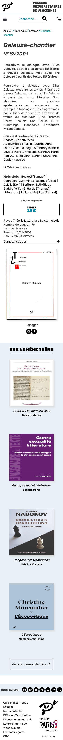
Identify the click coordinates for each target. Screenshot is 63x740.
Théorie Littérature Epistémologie (36, 220)
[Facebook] (30, 689)
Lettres (33, 30)
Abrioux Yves (25, 140)
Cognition (10, 181)
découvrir (30, 415)
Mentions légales (13, 732)
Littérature (10, 192)
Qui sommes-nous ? (15, 702)
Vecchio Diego (22, 148)
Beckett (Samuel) (33, 177)
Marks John (22, 156)
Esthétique (43, 184)
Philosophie (28, 192)
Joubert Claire (13, 152)
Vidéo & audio (11, 727)
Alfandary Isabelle (46, 148)
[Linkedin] (42, 689)
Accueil (7, 30)
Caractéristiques (15, 241)
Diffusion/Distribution (17, 715)
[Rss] (59, 689)
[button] (5, 19)
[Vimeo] (47, 689)
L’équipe (8, 706)
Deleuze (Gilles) (46, 181)
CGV (6, 736)
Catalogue (21, 30)
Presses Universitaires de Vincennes (47, 6)
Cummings (26, 181)
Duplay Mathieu (14, 159)
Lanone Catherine (44, 156)
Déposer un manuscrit (17, 719)
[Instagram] (24, 689)
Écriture (28, 184)
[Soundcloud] (53, 689)
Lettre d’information (15, 723)
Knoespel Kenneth (37, 152)
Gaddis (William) (14, 188)
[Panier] (59, 18)
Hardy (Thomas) (38, 188)
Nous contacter (13, 711)
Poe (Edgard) (48, 192)
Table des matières (19, 167)
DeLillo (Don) (11, 184)
